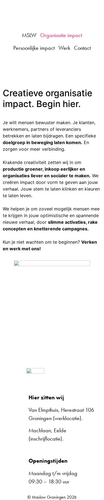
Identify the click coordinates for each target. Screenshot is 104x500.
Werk (64, 47)
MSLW (29, 35)
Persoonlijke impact (34, 47)
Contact (82, 47)
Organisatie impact (61, 35)
